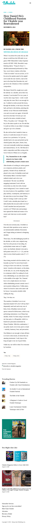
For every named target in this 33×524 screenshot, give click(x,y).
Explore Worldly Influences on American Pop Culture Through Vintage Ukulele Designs (16, 489)
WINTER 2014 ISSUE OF (16, 52)
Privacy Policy (6, 516)
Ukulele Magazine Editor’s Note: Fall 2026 (15, 465)
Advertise (5, 511)
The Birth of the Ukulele (17, 395)
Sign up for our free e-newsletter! (12, 506)
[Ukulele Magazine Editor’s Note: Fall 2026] (16, 456)
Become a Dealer (7, 514)
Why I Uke (7, 355)
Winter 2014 (16, 355)
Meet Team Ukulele (8, 508)
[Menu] (30, 3)
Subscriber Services (8, 503)
